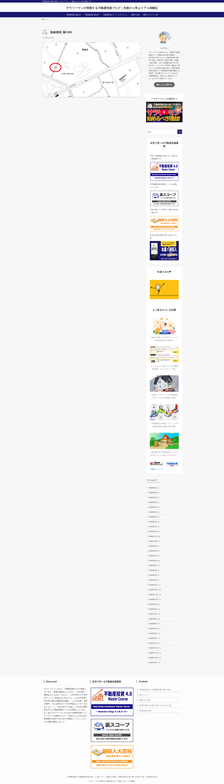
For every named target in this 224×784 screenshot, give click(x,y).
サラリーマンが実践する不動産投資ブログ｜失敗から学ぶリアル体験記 (112, 7)
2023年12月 (155, 589)
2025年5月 (154, 507)
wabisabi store (145, 710)
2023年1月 (154, 643)
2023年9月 (154, 604)
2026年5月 (154, 492)
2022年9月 (154, 662)
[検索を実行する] (179, 132)
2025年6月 (154, 502)
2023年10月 (155, 599)
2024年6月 (154, 560)
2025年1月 (154, 526)
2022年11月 (155, 653)
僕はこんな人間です (164, 84)
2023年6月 (154, 619)
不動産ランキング (156, 469)
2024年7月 (154, 555)
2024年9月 (154, 546)
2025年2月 (154, 521)
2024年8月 (154, 551)
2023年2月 (154, 638)
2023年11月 (155, 594)
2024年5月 (154, 565)
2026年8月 (154, 488)
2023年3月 (154, 633)
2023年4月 (154, 628)
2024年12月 (154, 531)
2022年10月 (155, 657)
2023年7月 (154, 614)
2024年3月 (154, 575)
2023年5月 (154, 623)
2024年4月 (154, 570)
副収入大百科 (145, 700)
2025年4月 (154, 512)
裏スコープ (144, 694)
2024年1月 (154, 585)
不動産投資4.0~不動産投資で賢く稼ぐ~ (155, 689)
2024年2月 (154, 580)
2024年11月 (154, 536)
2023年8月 (154, 609)
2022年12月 (155, 648)
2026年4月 (154, 497)
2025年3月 (154, 517)
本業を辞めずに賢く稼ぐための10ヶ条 (155, 705)
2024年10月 (154, 541)
